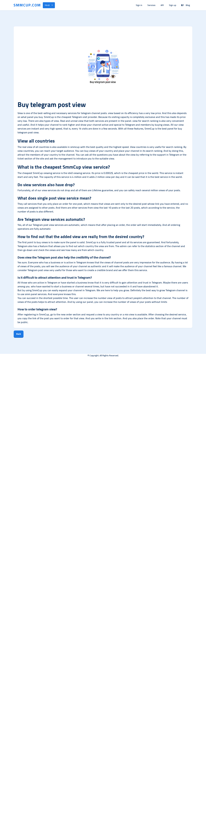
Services (151, 5)
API (162, 5)
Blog (188, 5)
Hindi (47, 5)
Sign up (172, 5)
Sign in (139, 5)
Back (18, 334)
